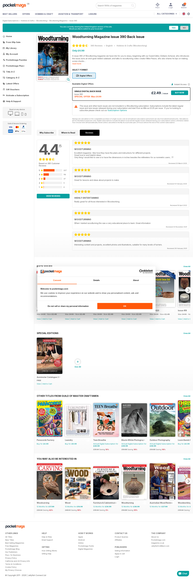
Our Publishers (11, 552)
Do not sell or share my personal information (68, 306)
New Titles (9, 540)
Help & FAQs (47, 537)
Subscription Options (117, 110)
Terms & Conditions (13, 564)
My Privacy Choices (13, 570)
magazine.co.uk (157, 543)
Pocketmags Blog (12, 549)
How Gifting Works (49, 551)
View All (186, 266)
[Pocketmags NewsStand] (16, 5)
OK (124, 306)
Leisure (92, 14)
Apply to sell (120, 554)
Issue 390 (73, 21)
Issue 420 (154, 310)
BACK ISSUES (44, 266)
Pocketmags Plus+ (15, 66)
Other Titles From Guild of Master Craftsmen (67, 396)
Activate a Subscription (17, 95)
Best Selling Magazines (14, 543)
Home (9, 36)
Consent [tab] (57, 280)
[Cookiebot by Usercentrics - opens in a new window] (141, 271)
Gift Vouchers (12, 89)
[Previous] (38, 419)
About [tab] (136, 280)
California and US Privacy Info (17, 561)
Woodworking (41, 21)
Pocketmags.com (158, 540)
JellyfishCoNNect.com (160, 546)
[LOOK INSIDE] (53, 80)
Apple (80, 537)
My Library (11, 48)
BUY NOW (179, 93)
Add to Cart (47, 319)
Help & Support (13, 101)
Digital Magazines (85, 549)
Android (81, 540)
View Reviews (53, 196)
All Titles (8, 537)
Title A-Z (10, 72)
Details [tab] (96, 280)
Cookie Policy (10, 567)
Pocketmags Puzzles (16, 60)
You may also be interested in (57, 458)
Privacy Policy (11, 558)
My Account (12, 54)
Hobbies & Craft (44, 14)
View (39, 319)
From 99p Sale (13, 42)
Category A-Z (12, 77)
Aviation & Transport (70, 14)
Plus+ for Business (13, 555)
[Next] (188, 290)
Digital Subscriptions (11, 21)
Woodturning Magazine (58, 21)
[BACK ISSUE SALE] (162, 306)
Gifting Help (46, 554)
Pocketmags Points (86, 546)
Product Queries (121, 537)
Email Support (47, 540)
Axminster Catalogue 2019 (49, 377)
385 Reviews (97, 46)
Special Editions (47, 333)
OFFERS (26, 14)
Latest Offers (12, 83)
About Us (155, 537)
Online (81, 543)
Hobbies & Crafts (27, 21)
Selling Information (122, 551)
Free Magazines (11, 546)
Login (117, 557)
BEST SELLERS (10, 14)
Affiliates (118, 540)
